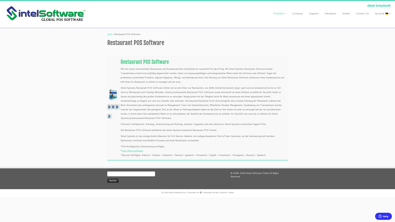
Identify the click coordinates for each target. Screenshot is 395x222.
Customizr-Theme (226, 192)
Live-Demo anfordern (132, 150)
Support (314, 13)
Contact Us (362, 13)
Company (297, 13)
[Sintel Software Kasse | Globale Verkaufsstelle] (45, 14)
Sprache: (380, 13)
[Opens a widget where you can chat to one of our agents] (383, 216)
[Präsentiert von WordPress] (201, 192)
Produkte (279, 13)
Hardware (330, 13)
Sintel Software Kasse (177, 192)
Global (346, 13)
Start (109, 34)
